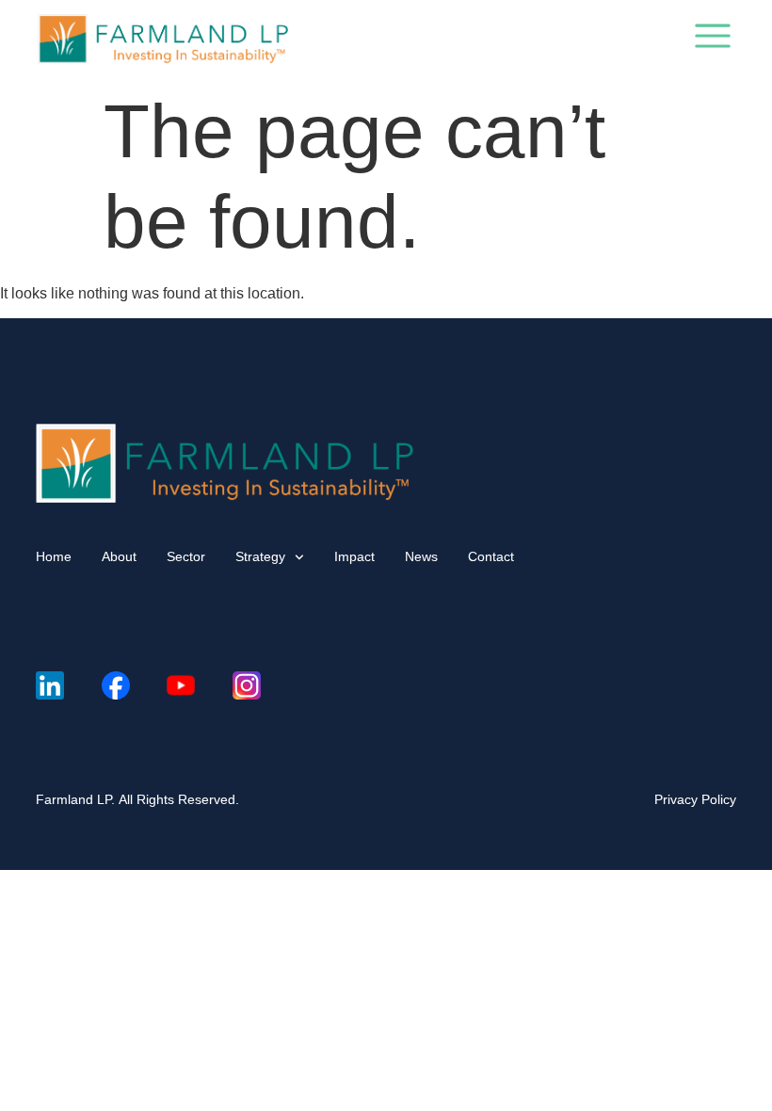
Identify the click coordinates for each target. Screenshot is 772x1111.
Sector (186, 556)
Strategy (260, 556)
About (119, 556)
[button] (712, 39)
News (421, 556)
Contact (491, 556)
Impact (354, 556)
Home (54, 556)
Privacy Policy (695, 799)
